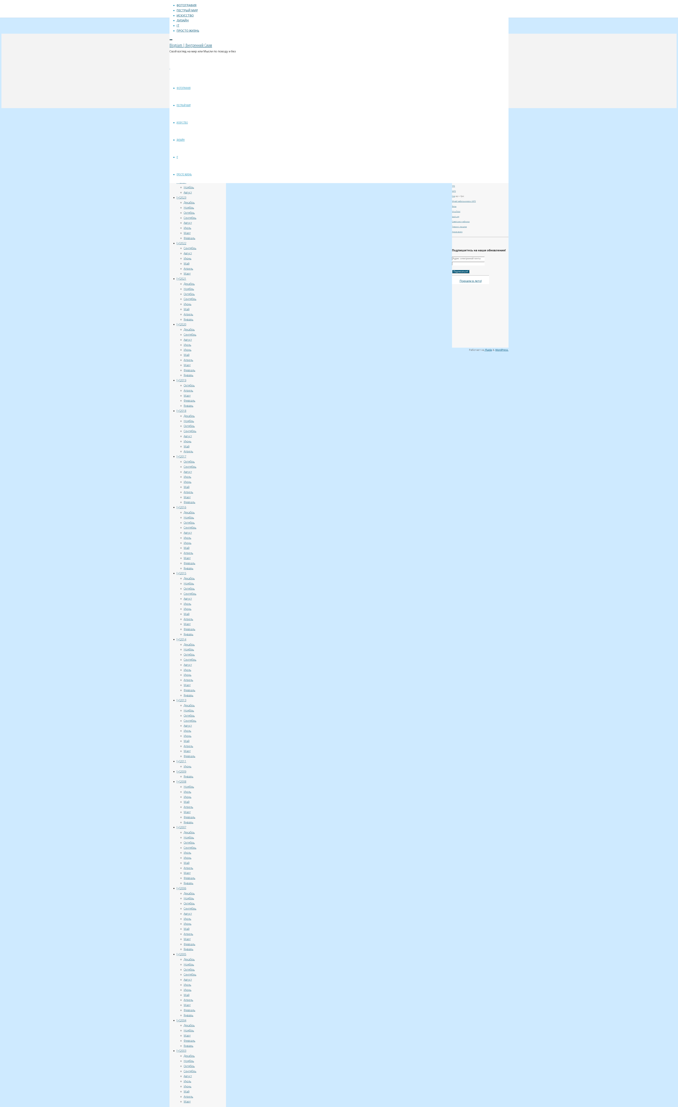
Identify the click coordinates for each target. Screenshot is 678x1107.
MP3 (454, 191)
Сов (453, 196)
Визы (454, 206)
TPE (453, 186)
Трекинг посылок (459, 226)
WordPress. (502, 350)
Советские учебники (461, 221)
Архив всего (457, 232)
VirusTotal (456, 211)
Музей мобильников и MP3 (464, 201)
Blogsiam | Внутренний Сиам (191, 45)
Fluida (488, 350)
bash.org (455, 216)
